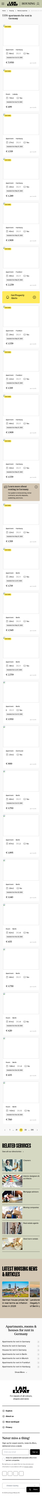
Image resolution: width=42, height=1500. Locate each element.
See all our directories (11, 1152)
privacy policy (28, 1467)
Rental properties (22, 10)
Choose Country (12, 1486)
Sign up (35, 1452)
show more (20, 1372)
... (13, 1130)
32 (21, 1130)
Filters (35, 1489)
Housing (11, 10)
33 (26, 1130)
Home (4, 10)
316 (32, 1130)
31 (16, 1130)
